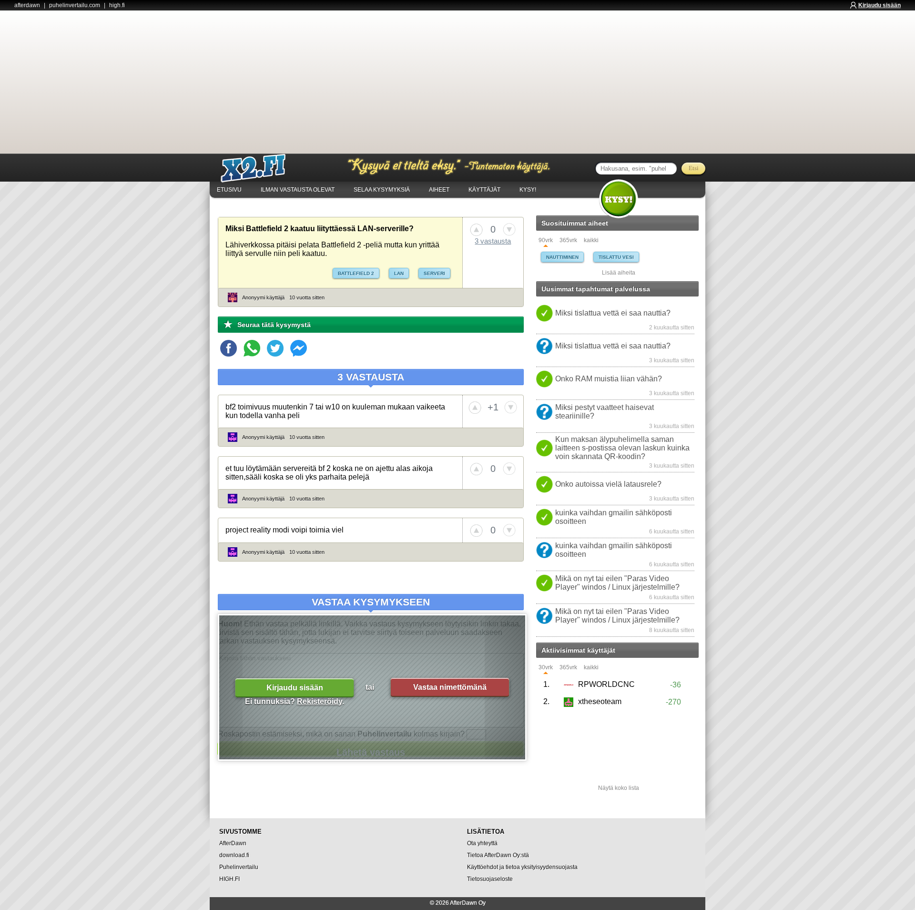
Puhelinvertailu (238, 867)
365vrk (568, 240)
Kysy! (527, 189)
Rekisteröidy (319, 701)
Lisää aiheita (618, 272)
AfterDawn (232, 843)
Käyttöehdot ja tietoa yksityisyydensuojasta (522, 867)
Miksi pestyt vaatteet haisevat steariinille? (604, 411)
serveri (434, 273)
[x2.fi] (258, 168)
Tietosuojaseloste (490, 879)
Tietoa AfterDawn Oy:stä (498, 855)
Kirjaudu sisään (879, 5)
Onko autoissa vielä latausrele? (608, 484)
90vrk (546, 240)
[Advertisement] (457, 82)
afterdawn (27, 5)
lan (399, 273)
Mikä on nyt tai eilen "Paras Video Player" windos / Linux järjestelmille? (617, 582)
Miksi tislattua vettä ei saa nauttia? (613, 313)
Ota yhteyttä (482, 843)
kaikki (591, 240)
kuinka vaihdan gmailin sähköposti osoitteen (613, 517)
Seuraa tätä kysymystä (274, 324)
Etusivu (229, 189)
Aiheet (439, 189)
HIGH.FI (229, 879)
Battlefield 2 (356, 273)
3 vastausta (493, 241)
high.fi (117, 5)
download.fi (234, 855)
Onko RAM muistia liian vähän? (608, 379)
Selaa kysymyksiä (382, 189)
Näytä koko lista (618, 788)
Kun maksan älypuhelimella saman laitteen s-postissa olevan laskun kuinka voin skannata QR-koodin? (622, 447)
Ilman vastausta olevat (298, 189)
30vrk (546, 668)
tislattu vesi (616, 257)
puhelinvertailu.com (74, 5)
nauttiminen (562, 257)
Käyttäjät (484, 189)
